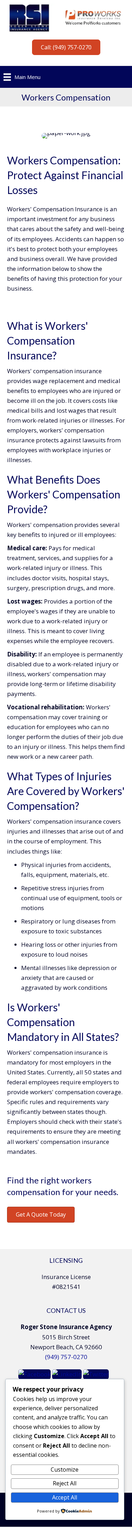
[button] (66, 47)
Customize (64, 1469)
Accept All (64, 1497)
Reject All (64, 1483)
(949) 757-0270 (66, 1357)
